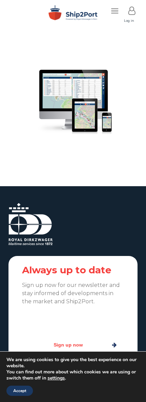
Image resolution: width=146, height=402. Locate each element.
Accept (19, 390)
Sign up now (68, 345)
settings (56, 378)
